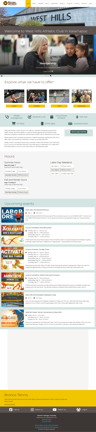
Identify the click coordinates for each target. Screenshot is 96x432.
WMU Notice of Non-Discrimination (46, 425)
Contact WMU (46, 421)
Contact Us (69, 3)
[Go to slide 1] (45, 76)
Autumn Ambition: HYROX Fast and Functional (43, 275)
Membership (54, 3)
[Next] (93, 56)
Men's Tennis (8, 401)
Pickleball (40, 3)
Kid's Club (84, 3)
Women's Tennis (9, 404)
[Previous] (2, 56)
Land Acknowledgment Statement (46, 427)
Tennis (47, 3)
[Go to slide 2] (47, 76)
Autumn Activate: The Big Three (37, 249)
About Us (62, 3)
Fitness (34, 3)
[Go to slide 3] (48, 76)
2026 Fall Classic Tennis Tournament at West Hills (44, 312)
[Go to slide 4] (50, 76)
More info (47, 71)
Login (90, 3)
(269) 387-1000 (46, 419)
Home (28, 3)
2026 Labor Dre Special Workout (37, 210)
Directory (77, 3)
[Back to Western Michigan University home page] (10, 3)
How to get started (79, 132)
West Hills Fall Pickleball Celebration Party (41, 295)
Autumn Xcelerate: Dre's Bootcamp (38, 228)
